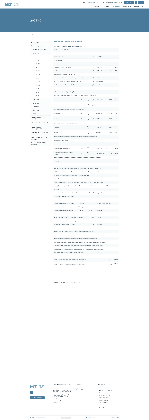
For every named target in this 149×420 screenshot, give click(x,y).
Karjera (136, 6)
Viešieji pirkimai (103, 402)
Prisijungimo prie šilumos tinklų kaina (39, 123)
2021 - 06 (37, 74)
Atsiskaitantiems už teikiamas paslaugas (39, 138)
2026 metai (36, 113)
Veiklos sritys (127, 6)
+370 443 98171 (117, 2)
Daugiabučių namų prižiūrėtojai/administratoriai (39, 128)
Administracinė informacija (105, 390)
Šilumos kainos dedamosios (40, 49)
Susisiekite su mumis (37, 397)
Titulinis (7, 34)
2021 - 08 (37, 81)
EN (143, 6)
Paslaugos (106, 6)
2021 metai (36, 34)
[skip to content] (79, 2)
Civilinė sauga (102, 405)
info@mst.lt (55, 402)
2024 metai (36, 106)
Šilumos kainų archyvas (25, 34)
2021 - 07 (37, 78)
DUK (100, 409)
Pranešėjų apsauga (104, 397)
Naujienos (96, 6)
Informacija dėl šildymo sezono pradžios (39, 133)
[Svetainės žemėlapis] (139, 2)
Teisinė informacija (103, 400)
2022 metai (36, 99)
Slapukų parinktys (65, 417)
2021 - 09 (37, 85)
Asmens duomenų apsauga (105, 392)
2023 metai (36, 103)
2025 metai (36, 110)
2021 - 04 (37, 67)
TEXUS (117, 417)
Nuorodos (101, 407)
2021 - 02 (37, 60)
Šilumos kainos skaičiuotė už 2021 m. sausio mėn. (67, 41)
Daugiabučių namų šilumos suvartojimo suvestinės (38, 118)
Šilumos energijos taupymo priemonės (38, 143)
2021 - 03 (37, 63)
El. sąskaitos (129, 2)
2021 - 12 (37, 96)
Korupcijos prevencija (104, 395)
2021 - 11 (37, 92)
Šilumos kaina (35, 42)
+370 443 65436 (94, 2)
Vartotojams (116, 6)
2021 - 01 (37, 56)
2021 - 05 (37, 71)
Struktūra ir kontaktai (104, 388)
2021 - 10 (37, 88)
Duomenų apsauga (91, 417)
